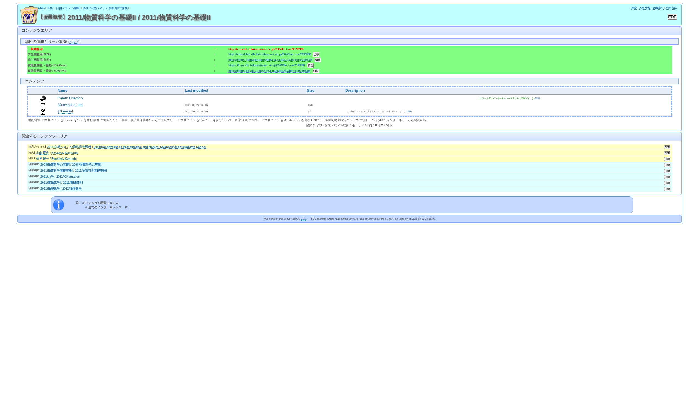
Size (310, 91)
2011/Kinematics (68, 176)
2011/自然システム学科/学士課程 (105, 8)
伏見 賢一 (42, 158)
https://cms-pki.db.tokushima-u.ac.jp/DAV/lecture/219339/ (269, 70)
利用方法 (671, 7)
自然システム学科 (68, 8)
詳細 (537, 98)
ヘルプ (73, 41)
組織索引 (658, 7)
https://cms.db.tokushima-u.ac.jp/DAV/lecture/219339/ (266, 65)
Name (62, 91)
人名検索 (644, 7)
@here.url (65, 111)
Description (355, 91)
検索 (634, 7)
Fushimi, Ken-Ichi (64, 158)
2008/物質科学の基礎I (55, 164)
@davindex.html (70, 105)
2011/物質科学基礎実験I (56, 170)
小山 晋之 (42, 152)
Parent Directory (70, 98)
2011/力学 (47, 176)
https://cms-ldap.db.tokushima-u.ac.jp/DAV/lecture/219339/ (270, 59)
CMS (41, 8)
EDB (303, 219)
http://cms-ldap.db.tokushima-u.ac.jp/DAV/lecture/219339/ (269, 54)
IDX (50, 8)
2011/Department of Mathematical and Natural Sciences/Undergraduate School (150, 146)
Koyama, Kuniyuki (64, 152)
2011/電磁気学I (50, 182)
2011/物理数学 (50, 188)
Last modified (196, 91)
